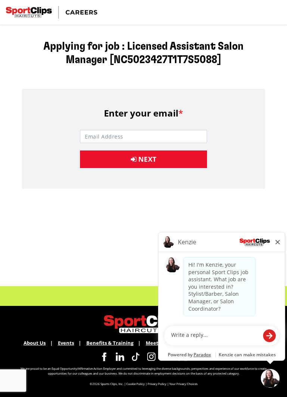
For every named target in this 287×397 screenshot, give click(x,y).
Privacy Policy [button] (157, 384)
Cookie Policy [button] (135, 384)
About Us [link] (35, 342)
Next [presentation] (146, 159)
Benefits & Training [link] (109, 342)
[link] (104, 356)
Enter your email (143, 113)
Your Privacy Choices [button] (183, 384)
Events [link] (66, 342)
